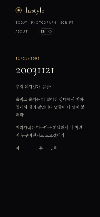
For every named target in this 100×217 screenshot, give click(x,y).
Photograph (43, 22)
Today (21, 22)
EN (43, 31)
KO (50, 31)
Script (67, 22)
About (22, 31)
